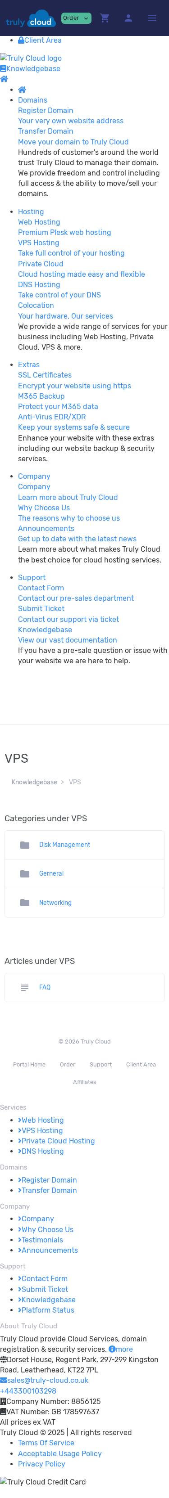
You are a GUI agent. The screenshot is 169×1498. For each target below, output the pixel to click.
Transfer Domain (49, 1190)
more (124, 1349)
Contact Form (45, 1278)
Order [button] (76, 18)
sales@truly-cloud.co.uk (47, 1380)
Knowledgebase (33, 68)
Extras (29, 364)
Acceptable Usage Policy (60, 1453)
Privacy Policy (41, 1464)
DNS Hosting (43, 1151)
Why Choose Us (47, 1229)
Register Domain (49, 1180)
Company (34, 476)
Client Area (43, 40)
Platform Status (48, 1310)
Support (32, 577)
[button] (105, 17)
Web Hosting (43, 1120)
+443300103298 (28, 1391)
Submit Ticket (45, 1289)
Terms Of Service (46, 1443)
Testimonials (42, 1240)
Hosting (31, 211)
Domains (32, 100)
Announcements (50, 1250)
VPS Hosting (42, 1130)
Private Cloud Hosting (58, 1141)
